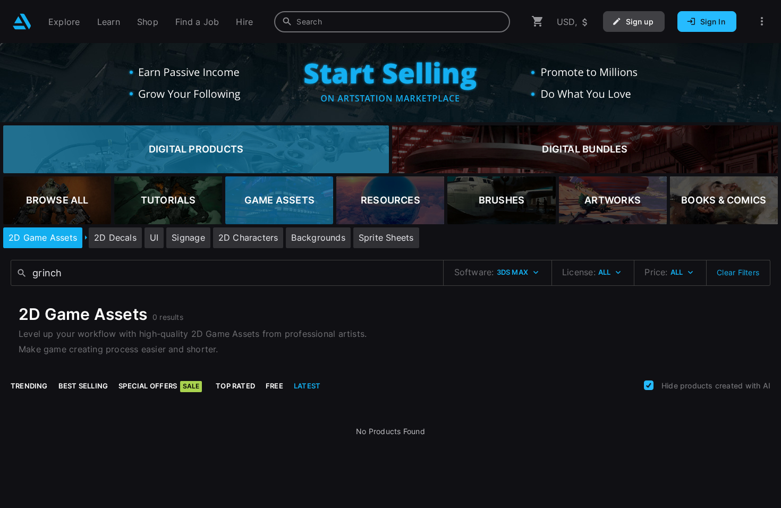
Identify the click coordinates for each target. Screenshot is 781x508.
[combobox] (392, 21)
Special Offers (158, 386)
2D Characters (248, 237)
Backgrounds (318, 237)
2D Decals (115, 237)
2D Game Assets (43, 237)
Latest (307, 386)
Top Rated (235, 386)
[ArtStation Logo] (22, 21)
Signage (188, 237)
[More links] (761, 21)
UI (154, 237)
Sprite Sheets (386, 237)
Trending (29, 386)
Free (274, 386)
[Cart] (537, 21)
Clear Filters (738, 272)
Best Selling (83, 386)
